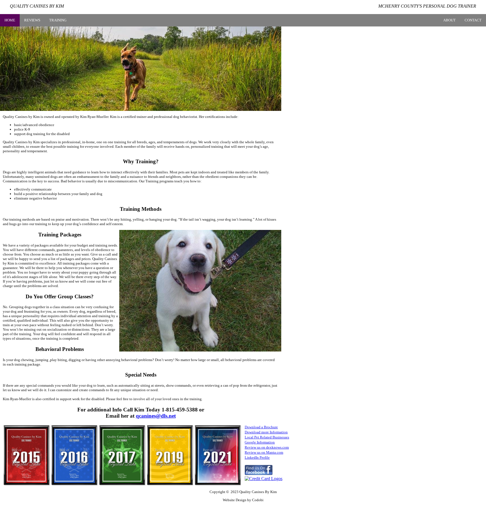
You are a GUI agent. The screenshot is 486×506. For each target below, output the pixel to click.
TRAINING (57, 20)
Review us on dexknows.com (267, 447)
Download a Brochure (261, 427)
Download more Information (266, 432)
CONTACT (473, 20)
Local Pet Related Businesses (267, 437)
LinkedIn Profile (257, 457)
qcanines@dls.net (156, 416)
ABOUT (449, 20)
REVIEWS (32, 20)
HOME (9, 20)
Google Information (260, 442)
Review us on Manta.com (264, 452)
